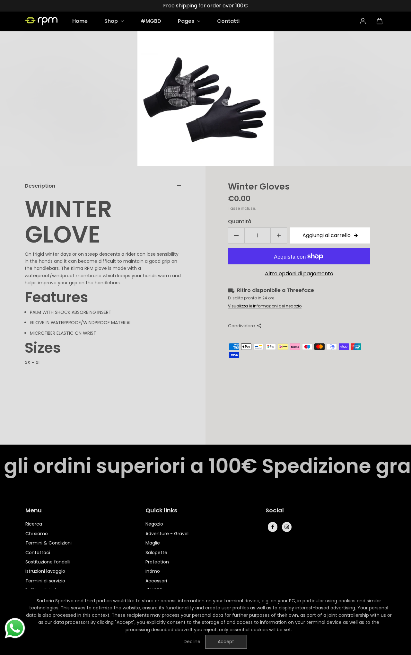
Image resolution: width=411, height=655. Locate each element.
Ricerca (33, 524)
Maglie (152, 543)
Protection (157, 562)
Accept (226, 641)
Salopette (156, 552)
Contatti (228, 21)
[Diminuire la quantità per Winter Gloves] (236, 235)
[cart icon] (379, 21)
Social (275, 510)
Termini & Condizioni (48, 543)
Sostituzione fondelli (47, 562)
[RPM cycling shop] (41, 21)
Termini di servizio (45, 581)
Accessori (156, 581)
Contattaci (37, 552)
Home (80, 21)
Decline (192, 641)
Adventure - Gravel (166, 533)
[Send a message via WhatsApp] (15, 628)
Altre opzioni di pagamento (299, 273)
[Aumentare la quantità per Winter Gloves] (278, 235)
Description (40, 186)
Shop (111, 21)
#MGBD (151, 21)
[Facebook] (273, 527)
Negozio (154, 524)
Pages (187, 21)
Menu (33, 510)
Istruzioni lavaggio (45, 571)
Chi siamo (36, 533)
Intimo (152, 571)
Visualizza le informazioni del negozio (265, 306)
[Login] (363, 21)
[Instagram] (287, 527)
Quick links (161, 510)
